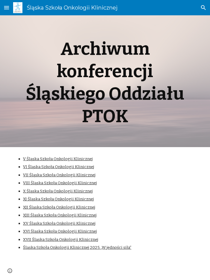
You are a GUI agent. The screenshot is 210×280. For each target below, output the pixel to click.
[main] (104, 81)
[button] (6, 7)
